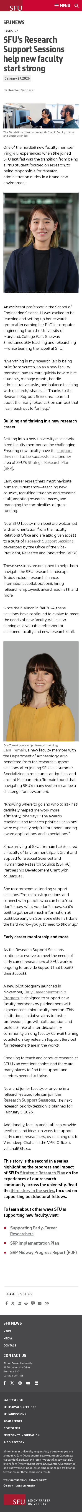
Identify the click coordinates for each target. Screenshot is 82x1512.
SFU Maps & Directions (19, 1407)
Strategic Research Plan (42, 1172)
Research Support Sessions (49, 541)
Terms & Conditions (15, 1480)
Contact (9, 1345)
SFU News (13, 22)
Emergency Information (21, 1435)
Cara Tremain (14, 750)
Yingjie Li (11, 153)
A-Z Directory (13, 1442)
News (7, 1331)
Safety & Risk (13, 1400)
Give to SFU (11, 1428)
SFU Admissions (14, 1414)
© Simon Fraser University (19, 1485)
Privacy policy (37, 1480)
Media (7, 1338)
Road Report (13, 1421)
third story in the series (32, 1190)
